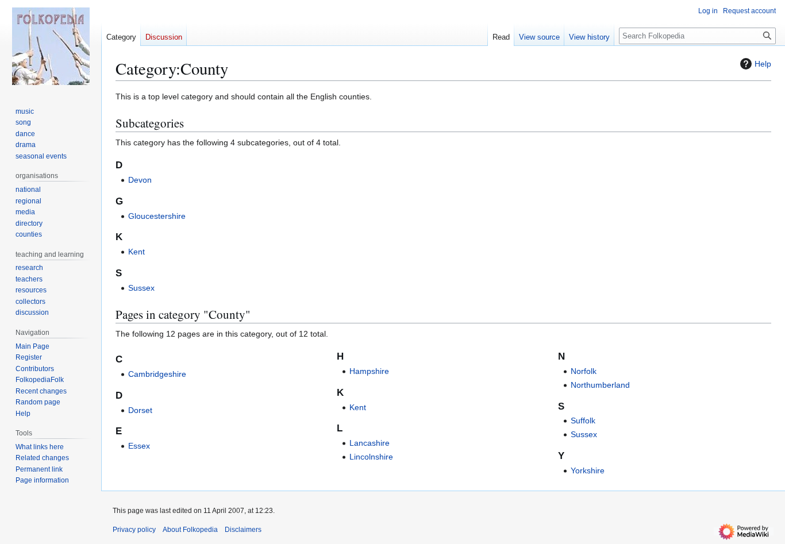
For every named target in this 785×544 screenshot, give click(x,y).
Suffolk (583, 420)
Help (763, 63)
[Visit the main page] (51, 46)
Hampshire (369, 371)
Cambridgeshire (157, 374)
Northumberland (600, 384)
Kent (136, 251)
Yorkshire (588, 470)
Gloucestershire (157, 216)
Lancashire (369, 442)
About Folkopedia (190, 530)
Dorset (140, 410)
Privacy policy (134, 530)
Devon (140, 179)
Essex (139, 445)
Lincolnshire (371, 456)
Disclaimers (243, 530)
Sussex (141, 287)
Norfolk (584, 371)
